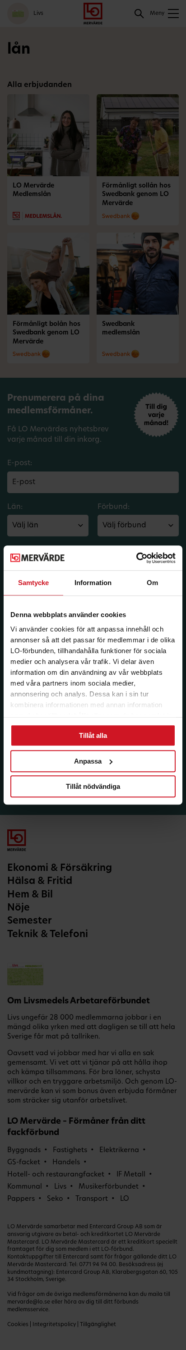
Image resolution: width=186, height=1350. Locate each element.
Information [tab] (93, 582)
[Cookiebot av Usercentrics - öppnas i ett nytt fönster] (136, 558)
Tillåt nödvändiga (93, 786)
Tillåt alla (93, 735)
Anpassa (88, 761)
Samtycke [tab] (33, 582)
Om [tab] (152, 582)
